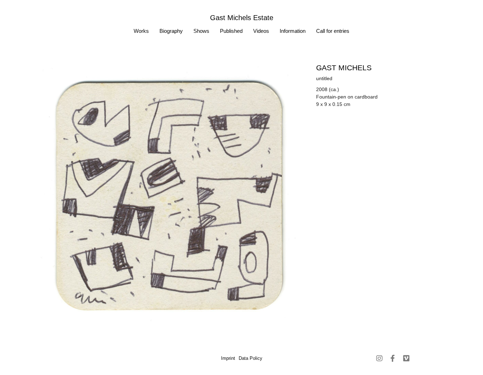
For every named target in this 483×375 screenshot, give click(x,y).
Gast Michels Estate (241, 18)
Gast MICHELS (344, 68)
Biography (171, 31)
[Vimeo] (406, 358)
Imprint (228, 358)
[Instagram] (379, 358)
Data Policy (250, 358)
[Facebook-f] (393, 358)
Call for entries (332, 31)
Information (292, 31)
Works (141, 31)
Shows (201, 31)
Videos (261, 31)
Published (231, 31)
